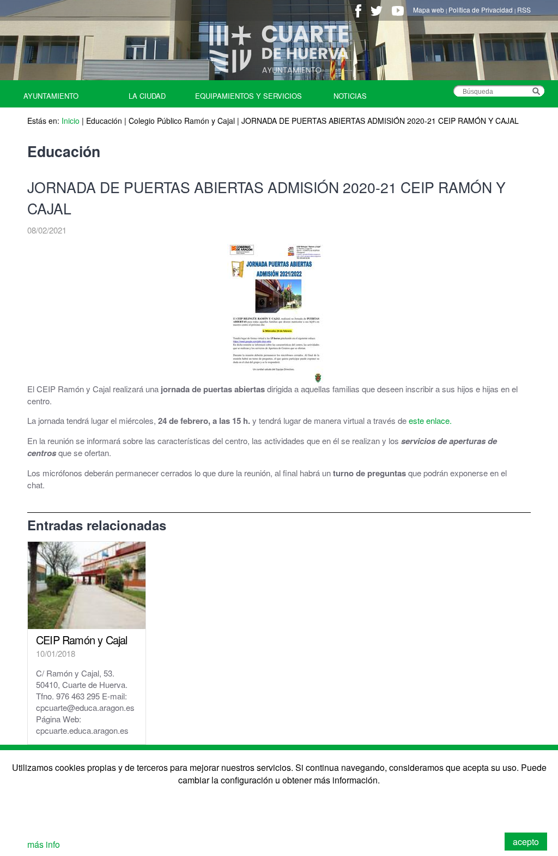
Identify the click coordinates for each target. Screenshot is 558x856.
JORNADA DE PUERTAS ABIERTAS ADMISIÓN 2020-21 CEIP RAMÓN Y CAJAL (380, 120)
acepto (526, 841)
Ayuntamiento (50, 96)
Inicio (71, 120)
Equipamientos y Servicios (248, 96)
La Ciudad (147, 96)
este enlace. (430, 420)
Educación (104, 120)
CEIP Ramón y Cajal (82, 640)
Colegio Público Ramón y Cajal (182, 120)
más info (43, 844)
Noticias (350, 96)
